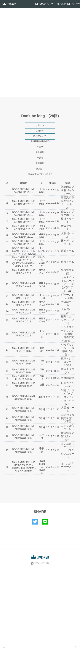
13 (7, 303)
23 (7, 409)
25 (7, 427)
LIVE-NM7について (43, 4)
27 (7, 450)
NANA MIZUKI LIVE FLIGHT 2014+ (23, 378)
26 (7, 436)
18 (7, 362)
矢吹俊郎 (40, 152)
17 (7, 349)
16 (7, 334)
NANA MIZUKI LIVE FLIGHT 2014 (23, 350)
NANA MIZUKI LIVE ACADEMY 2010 (23, 190)
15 (7, 319)
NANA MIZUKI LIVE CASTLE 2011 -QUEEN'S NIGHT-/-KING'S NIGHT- (23, 262)
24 (7, 418)
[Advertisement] (40, 54)
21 (7, 384)
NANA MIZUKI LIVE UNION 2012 (23, 272)
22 (7, 397)
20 (7, 377)
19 (7, 370)
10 (7, 271)
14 (7, 311)
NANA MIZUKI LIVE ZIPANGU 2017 (23, 385)
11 (7, 284)
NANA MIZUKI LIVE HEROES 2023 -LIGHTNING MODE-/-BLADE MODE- (23, 467)
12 (7, 296)
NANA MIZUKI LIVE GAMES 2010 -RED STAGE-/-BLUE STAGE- (23, 250)
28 (7, 466)
